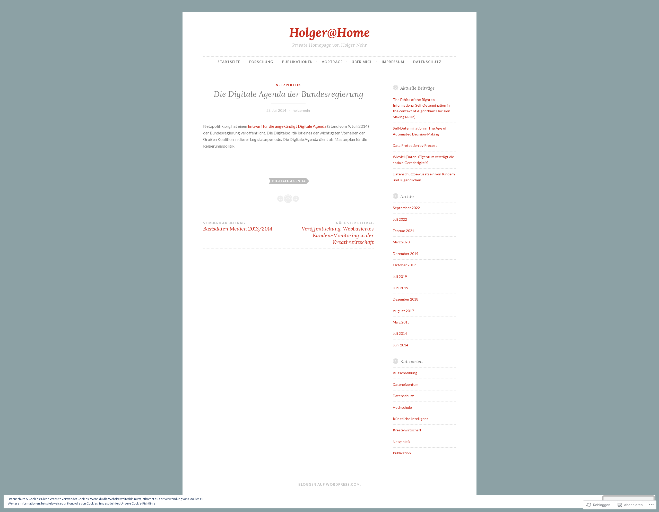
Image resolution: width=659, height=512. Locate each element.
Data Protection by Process (415, 145)
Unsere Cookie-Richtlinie (137, 503)
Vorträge (332, 62)
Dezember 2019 (405, 253)
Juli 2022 (400, 219)
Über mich (362, 62)
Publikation (402, 453)
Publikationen (297, 62)
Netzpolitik (288, 85)
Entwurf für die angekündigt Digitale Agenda (287, 126)
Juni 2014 (400, 345)
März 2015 (401, 322)
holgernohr (301, 110)
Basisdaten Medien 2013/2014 (237, 226)
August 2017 (403, 311)
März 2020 (401, 242)
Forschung (261, 62)
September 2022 (406, 208)
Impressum (393, 62)
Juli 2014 (400, 333)
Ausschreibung (405, 373)
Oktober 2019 (404, 265)
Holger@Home (329, 32)
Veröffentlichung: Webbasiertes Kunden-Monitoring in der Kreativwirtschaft (338, 233)
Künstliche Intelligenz (410, 418)
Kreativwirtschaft (407, 430)
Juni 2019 (400, 288)
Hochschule (402, 407)
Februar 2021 (403, 230)
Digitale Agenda (289, 181)
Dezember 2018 (405, 299)
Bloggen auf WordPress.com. (329, 484)
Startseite (229, 62)
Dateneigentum (405, 384)
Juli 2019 (400, 276)
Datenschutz (427, 62)
